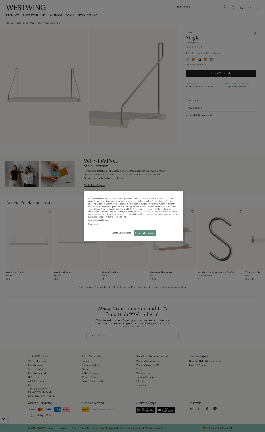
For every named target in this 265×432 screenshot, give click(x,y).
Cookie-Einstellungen (121, 232)
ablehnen (142, 214)
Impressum (93, 224)
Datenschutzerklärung (98, 220)
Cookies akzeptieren (145, 233)
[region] (133, 216)
